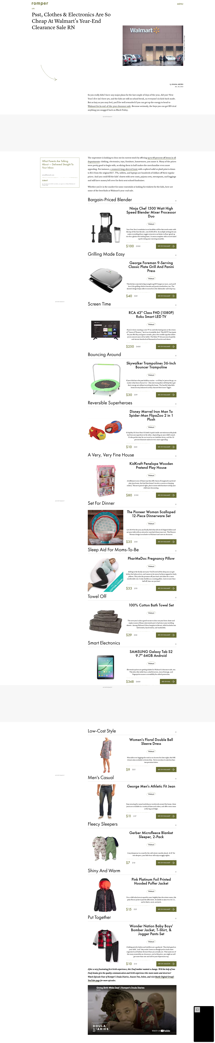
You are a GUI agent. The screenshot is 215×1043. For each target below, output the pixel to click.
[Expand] (196, 1008)
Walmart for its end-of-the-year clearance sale (109, 106)
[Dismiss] (211, 1008)
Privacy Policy (45, 185)
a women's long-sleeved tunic (124, 169)
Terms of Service (69, 184)
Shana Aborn (177, 84)
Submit (45, 180)
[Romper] (40, 4)
